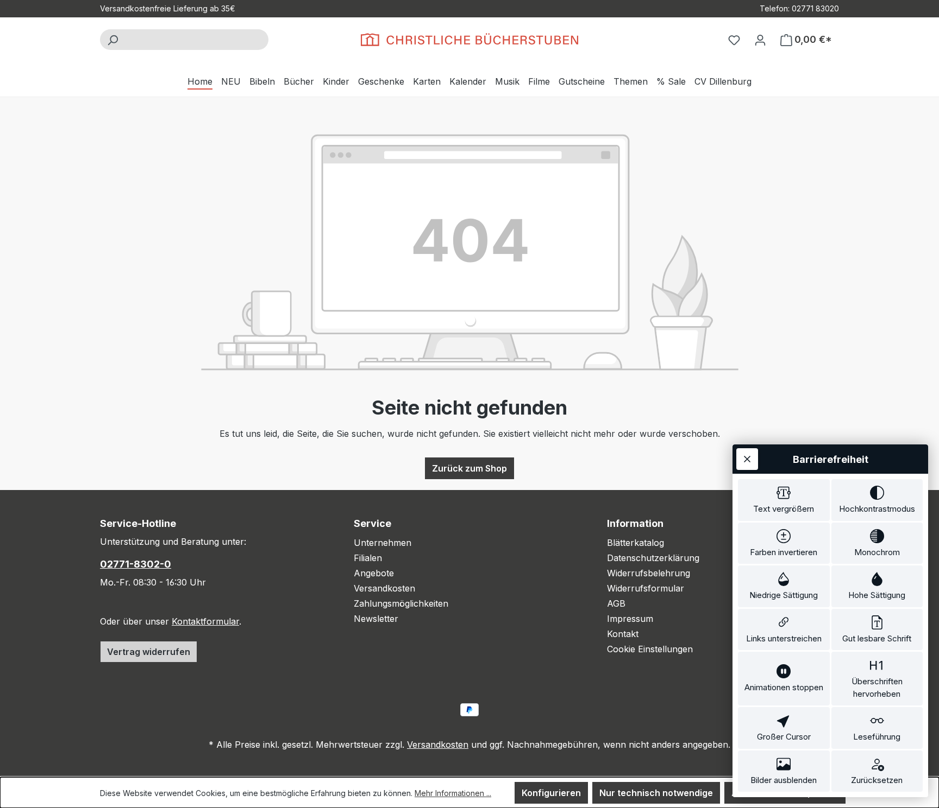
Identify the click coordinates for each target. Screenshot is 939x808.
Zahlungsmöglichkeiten (401, 603)
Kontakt (622, 633)
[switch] (784, 500)
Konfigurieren (551, 792)
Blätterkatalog (635, 542)
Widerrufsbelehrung (648, 573)
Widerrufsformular (645, 588)
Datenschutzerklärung (653, 557)
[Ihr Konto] (760, 39)
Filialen (368, 557)
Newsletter (376, 618)
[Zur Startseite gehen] (469, 39)
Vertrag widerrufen (148, 651)
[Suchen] (112, 39)
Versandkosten (384, 588)
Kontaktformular (205, 621)
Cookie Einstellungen (650, 649)
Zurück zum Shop (469, 468)
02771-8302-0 (135, 564)
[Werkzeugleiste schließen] (747, 459)
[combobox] (196, 39)
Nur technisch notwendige (656, 792)
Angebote (374, 573)
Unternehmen (382, 542)
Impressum (630, 618)
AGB (616, 603)
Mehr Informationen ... (453, 793)
